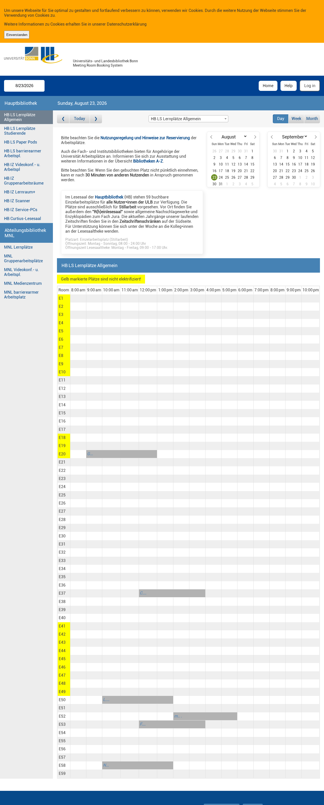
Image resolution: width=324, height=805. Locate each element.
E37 (62, 593)
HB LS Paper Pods (20, 142)
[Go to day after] (96, 118)
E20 (62, 454)
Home (268, 85)
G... (90, 453)
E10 (62, 372)
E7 (61, 347)
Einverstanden (16, 35)
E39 (62, 609)
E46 (62, 667)
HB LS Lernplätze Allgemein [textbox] (176, 118)
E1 (61, 298)
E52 (62, 716)
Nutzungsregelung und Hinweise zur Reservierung (145, 137)
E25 (62, 495)
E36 (62, 585)
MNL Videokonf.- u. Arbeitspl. (21, 272)
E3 (61, 314)
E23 (62, 478)
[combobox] (188, 118)
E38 (62, 601)
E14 (62, 404)
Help (289, 85)
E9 (61, 363)
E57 (62, 757)
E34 (62, 568)
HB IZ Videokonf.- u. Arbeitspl (22, 167)
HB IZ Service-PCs (20, 209)
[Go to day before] (63, 118)
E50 (62, 699)
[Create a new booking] (78, 298)
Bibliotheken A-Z (148, 161)
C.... (143, 593)
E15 (62, 413)
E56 (62, 749)
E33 (62, 560)
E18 (62, 437)
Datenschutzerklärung (127, 24)
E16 (62, 421)
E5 (61, 331)
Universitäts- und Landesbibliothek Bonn (105, 61)
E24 (62, 486)
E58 (62, 765)
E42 (62, 634)
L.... (106, 699)
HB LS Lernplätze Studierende (19, 131)
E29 (62, 527)
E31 (62, 544)
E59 (62, 773)
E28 (62, 519)
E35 (62, 576)
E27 (62, 511)
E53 (62, 724)
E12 (62, 388)
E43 (62, 642)
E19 (62, 445)
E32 (62, 552)
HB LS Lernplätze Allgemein (19, 117)
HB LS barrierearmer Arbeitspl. (22, 153)
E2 (61, 306)
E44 (62, 650)
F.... (143, 724)
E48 (62, 683)
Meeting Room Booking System (98, 65)
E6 (61, 339)
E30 (62, 536)
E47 (62, 675)
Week (296, 118)
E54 (62, 732)
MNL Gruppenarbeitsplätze (23, 258)
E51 (62, 708)
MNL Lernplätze (18, 247)
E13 (62, 396)
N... (106, 765)
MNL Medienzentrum (23, 283)
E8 (61, 355)
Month (312, 118)
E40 (62, 617)
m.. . (178, 716)
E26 (62, 503)
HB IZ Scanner (17, 200)
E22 (62, 470)
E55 (62, 740)
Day (280, 118)
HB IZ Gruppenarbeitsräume (24, 181)
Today (79, 118)
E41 (62, 626)
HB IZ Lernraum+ (19, 192)
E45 (62, 658)
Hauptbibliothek (109, 197)
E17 (62, 429)
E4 (61, 322)
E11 (62, 380)
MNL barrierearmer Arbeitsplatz (21, 294)
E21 (62, 462)
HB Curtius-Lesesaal (22, 218)
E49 (62, 691)
